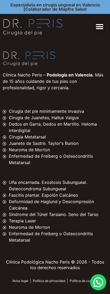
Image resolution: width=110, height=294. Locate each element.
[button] (100, 27)
